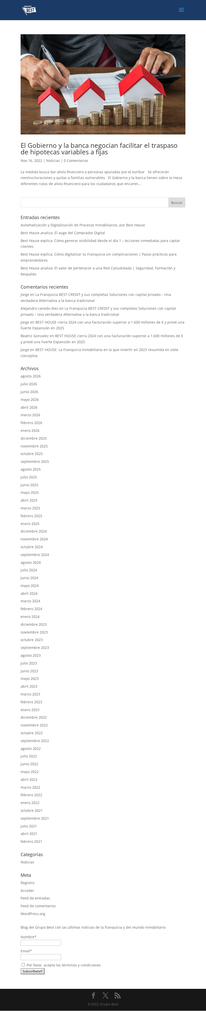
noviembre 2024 (34, 539)
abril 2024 (29, 593)
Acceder (27, 890)
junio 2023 (29, 671)
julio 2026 (29, 383)
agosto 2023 (31, 655)
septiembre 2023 (35, 647)
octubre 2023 (32, 639)
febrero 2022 (31, 794)
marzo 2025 (30, 508)
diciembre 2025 (34, 438)
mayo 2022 (30, 771)
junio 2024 (29, 577)
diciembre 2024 (34, 531)
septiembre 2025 (35, 461)
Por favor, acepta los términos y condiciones (63, 965)
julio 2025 (29, 477)
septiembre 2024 (35, 554)
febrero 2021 (31, 841)
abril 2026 (29, 407)
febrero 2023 (31, 702)
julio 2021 (29, 826)
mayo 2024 (30, 585)
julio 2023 (29, 663)
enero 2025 (30, 523)
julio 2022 (29, 756)
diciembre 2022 (34, 717)
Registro (27, 882)
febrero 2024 (31, 608)
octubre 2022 (32, 732)
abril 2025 (29, 500)
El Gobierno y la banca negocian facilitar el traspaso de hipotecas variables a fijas (99, 148)
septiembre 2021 (35, 818)
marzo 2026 (30, 414)
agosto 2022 (31, 748)
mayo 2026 (30, 399)
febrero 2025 (31, 515)
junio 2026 (29, 391)
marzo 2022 (30, 787)
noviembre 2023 (34, 632)
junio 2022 (29, 763)
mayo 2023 (30, 678)
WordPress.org (33, 913)
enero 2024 (30, 616)
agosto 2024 (31, 562)
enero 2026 (30, 430)
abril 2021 (29, 833)
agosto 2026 (31, 376)
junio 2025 (29, 484)
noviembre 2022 (34, 725)
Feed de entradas (35, 898)
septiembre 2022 (35, 740)
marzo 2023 (30, 694)
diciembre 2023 (34, 624)
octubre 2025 (32, 453)
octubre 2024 (32, 546)
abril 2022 (29, 779)
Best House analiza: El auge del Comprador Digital (63, 232)
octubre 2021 (32, 810)
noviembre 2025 (34, 446)
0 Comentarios (76, 160)
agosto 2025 (31, 469)
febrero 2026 (31, 422)
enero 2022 (30, 802)
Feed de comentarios (38, 905)
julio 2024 (29, 570)
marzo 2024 (30, 601)
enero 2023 (30, 709)
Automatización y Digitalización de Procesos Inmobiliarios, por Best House (83, 225)
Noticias (53, 160)
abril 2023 (29, 686)
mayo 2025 (30, 492)
